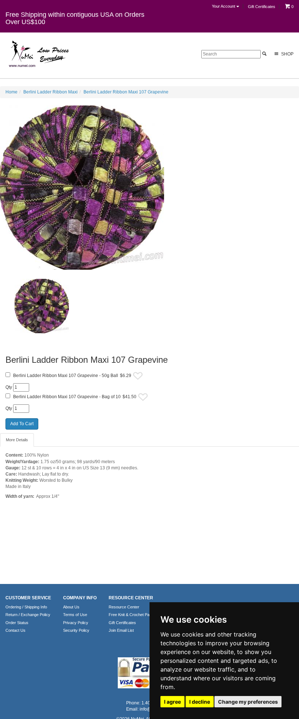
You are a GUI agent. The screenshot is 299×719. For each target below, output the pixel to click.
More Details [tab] (17, 440)
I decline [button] (199, 702)
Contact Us (15, 630)
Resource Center (124, 607)
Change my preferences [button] (248, 702)
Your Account (224, 6)
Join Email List (121, 630)
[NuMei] (38, 54)
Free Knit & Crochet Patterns (134, 614)
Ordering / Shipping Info (26, 607)
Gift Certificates (261, 6)
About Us (71, 607)
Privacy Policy (75, 622)
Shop (287, 54)
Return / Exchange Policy (27, 614)
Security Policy (76, 630)
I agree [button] (172, 702)
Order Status (16, 622)
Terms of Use (75, 614)
